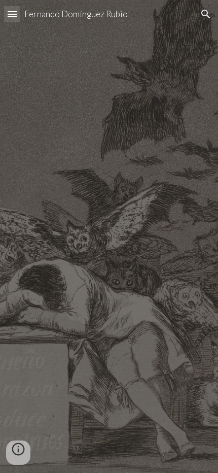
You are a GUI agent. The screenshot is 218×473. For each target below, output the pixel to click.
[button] (12, 14)
